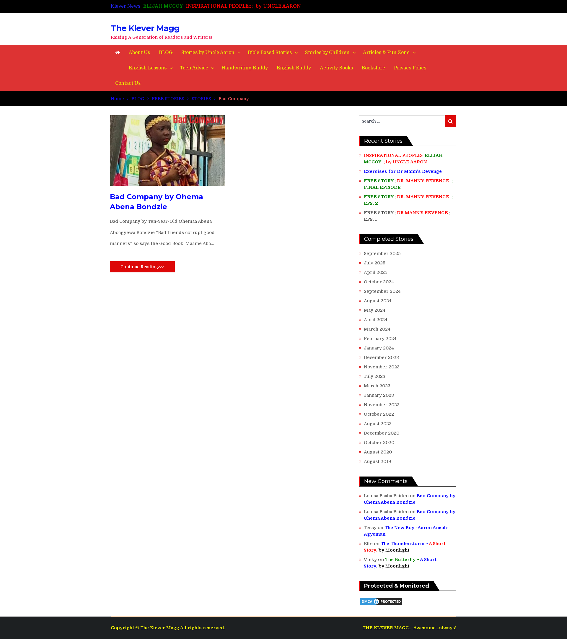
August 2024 (378, 300)
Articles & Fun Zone (386, 52)
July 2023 (374, 376)
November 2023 (382, 367)
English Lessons (148, 68)
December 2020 (381, 433)
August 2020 (378, 452)
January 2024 (379, 348)
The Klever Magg (145, 28)
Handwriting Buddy (244, 68)
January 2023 (379, 395)
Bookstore (373, 68)
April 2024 (375, 319)
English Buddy (294, 68)
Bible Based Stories (270, 52)
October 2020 (379, 442)
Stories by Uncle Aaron (207, 52)
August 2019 (377, 461)
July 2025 (374, 263)
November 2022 (382, 404)
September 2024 (382, 291)
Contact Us (128, 83)
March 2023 (377, 385)
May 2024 (374, 310)
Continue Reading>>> (142, 266)
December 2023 (381, 357)
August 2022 (378, 423)
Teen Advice (194, 68)
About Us (139, 52)
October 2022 (379, 414)
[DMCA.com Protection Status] (381, 604)
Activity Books (336, 68)
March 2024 (377, 329)
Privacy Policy (410, 68)
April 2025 (375, 272)
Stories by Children (327, 52)
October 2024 (379, 281)
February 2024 (380, 338)
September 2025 (382, 253)
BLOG (165, 52)
